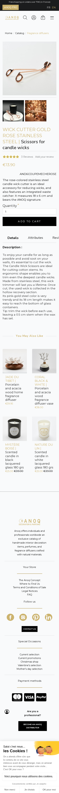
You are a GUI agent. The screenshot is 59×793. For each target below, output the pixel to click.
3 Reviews (27, 156)
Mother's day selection (29, 668)
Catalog (19, 33)
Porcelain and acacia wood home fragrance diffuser (14, 388)
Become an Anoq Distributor (32, 726)
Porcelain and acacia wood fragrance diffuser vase (44, 390)
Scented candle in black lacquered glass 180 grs (14, 456)
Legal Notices (30, 591)
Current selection (29, 654)
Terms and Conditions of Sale (29, 587)
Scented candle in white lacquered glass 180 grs (44, 456)
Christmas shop (29, 661)
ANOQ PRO (10, 7)
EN (54, 7)
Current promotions (29, 658)
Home (8, 33)
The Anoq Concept (29, 580)
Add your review (44, 156)
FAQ (29, 594)
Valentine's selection (29, 665)
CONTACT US (29, 629)
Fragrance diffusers (38, 33)
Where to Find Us (30, 583)
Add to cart (29, 221)
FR (48, 7)
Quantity (10, 206)
